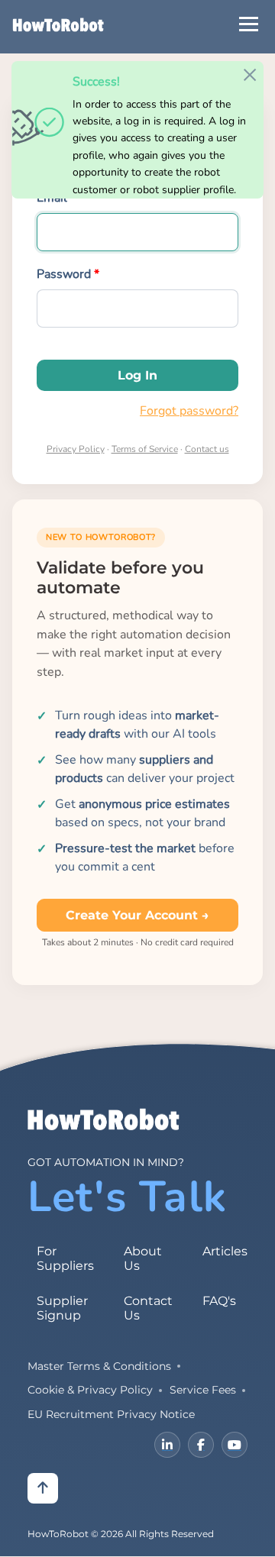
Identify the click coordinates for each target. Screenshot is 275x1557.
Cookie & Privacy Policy (90, 1390)
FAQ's (219, 1301)
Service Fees (203, 1390)
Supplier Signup (62, 1308)
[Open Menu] (249, 24)
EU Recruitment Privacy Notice (111, 1414)
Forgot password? (189, 410)
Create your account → (137, 915)
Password (64, 274)
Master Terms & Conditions (99, 1366)
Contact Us (148, 1308)
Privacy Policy (76, 449)
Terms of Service (145, 449)
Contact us (207, 449)
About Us (143, 1258)
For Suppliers (65, 1258)
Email (52, 197)
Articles (224, 1251)
